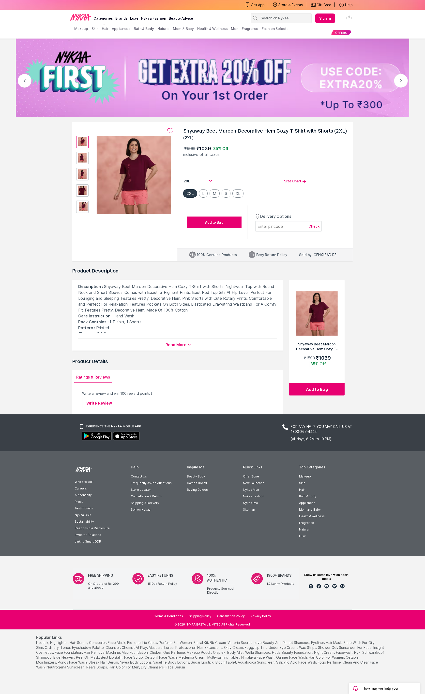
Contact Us (139, 476)
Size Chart (292, 181)
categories (103, 18)
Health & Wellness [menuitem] (212, 29)
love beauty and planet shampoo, (282, 642)
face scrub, (134, 657)
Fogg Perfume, (330, 662)
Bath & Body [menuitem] (144, 29)
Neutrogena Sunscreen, (65, 667)
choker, (156, 652)
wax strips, (308, 647)
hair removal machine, (102, 652)
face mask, (117, 642)
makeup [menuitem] (81, 29)
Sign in (325, 18)
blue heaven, (64, 657)
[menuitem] (341, 32)
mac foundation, (135, 652)
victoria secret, (240, 642)
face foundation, (69, 652)
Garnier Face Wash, (292, 657)
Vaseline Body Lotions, (171, 662)
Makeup (305, 476)
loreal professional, (180, 647)
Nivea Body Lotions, (136, 662)
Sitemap (249, 509)
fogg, (249, 647)
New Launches (253, 483)
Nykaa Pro (250, 503)
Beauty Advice (181, 18)
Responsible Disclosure (92, 528)
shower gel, (328, 647)
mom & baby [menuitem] (183, 29)
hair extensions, (210, 647)
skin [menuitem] (95, 29)
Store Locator (141, 489)
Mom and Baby (310, 509)
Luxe (302, 536)
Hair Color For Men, (124, 667)
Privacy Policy (261, 616)
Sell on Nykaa (141, 509)
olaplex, (219, 652)
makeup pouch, (199, 652)
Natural (304, 529)
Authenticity (83, 495)
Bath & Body (307, 496)
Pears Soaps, (97, 667)
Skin (302, 483)
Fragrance (306, 523)
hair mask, (334, 642)
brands (121, 18)
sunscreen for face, (355, 647)
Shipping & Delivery (145, 503)
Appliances (307, 503)
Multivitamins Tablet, (223, 657)
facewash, (344, 652)
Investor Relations (88, 535)
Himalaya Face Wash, (258, 657)
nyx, (357, 652)
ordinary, (52, 647)
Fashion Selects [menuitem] (275, 29)
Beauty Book (196, 476)
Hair (302, 489)
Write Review (99, 403)
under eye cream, (283, 647)
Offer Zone (251, 476)
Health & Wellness (312, 516)
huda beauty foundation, (292, 652)
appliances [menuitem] (121, 29)
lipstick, (42, 642)
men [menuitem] (234, 29)
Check (314, 226)
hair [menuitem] (105, 29)
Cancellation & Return (146, 496)
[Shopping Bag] (349, 18)
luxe (134, 18)
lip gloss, (150, 642)
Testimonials (84, 508)
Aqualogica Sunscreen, (256, 662)
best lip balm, (112, 657)
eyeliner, (318, 642)
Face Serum (175, 667)
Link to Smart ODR (88, 541)
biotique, (134, 642)
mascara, (156, 647)
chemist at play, (135, 647)
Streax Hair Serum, (104, 662)
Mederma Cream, (192, 657)
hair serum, (79, 642)
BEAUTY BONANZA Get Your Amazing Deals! (113, 4)
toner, (66, 647)
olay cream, (234, 647)
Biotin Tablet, (226, 662)
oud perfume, (174, 652)
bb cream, (218, 642)
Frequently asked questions (151, 483)
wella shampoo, (258, 652)
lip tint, (261, 647)
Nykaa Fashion (153, 18)
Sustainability (84, 521)
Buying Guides (197, 489)
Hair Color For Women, (327, 657)
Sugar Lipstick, (202, 662)
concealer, (98, 642)
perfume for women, (176, 642)
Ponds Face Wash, (73, 662)
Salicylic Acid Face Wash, (296, 662)
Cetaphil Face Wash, (161, 657)
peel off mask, (88, 657)
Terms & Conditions (168, 616)
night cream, (324, 652)
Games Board (197, 483)
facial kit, (201, 642)
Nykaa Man (251, 489)
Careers (81, 488)
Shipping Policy (200, 616)
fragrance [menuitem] (250, 29)
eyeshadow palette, (88, 647)
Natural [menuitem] (163, 29)
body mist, (235, 652)
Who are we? (84, 482)
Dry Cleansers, (153, 667)
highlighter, (59, 642)
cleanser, (113, 647)
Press (79, 501)
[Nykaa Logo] (80, 17)
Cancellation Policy (231, 616)
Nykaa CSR (83, 515)
